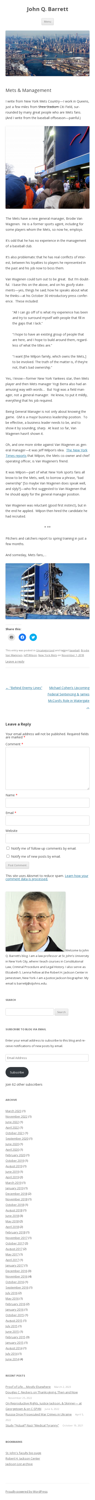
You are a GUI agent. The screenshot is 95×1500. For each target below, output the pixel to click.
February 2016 (15, 1304)
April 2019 (12, 1177)
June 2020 (12, 1144)
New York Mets (47, 655)
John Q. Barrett (47, 9)
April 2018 (12, 1227)
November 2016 (16, 1276)
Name (12, 795)
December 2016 (16, 1271)
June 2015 (12, 1331)
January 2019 (15, 1188)
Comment (14, 744)
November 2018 (16, 1199)
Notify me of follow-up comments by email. (43, 848)
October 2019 (15, 1160)
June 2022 (12, 1122)
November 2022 (16, 1116)
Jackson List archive (19, 1464)
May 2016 (12, 1298)
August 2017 (14, 1249)
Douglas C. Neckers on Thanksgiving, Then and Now (42, 1392)
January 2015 (15, 1343)
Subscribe (17, 1072)
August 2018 (14, 1210)
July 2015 (12, 1326)
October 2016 (15, 1282)
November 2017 (16, 1238)
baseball (74, 650)
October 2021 (15, 1133)
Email (11, 813)
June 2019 (12, 1172)
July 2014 (12, 1354)
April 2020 (12, 1149)
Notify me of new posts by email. (36, 856)
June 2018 (12, 1216)
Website (12, 830)
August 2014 (14, 1348)
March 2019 (13, 1183)
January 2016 (15, 1309)
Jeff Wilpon (30, 655)
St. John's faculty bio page (23, 1453)
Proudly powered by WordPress (27, 1492)
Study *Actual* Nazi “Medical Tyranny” (32, 1425)
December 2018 (16, 1194)
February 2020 (15, 1155)
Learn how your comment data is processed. (47, 877)
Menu (47, 21)
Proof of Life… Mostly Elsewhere (28, 1387)
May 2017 (12, 1254)
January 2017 (15, 1265)
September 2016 (17, 1287)
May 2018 (12, 1221)
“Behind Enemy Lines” (24, 688)
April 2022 (12, 1127)
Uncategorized (45, 650)
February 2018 (15, 1232)
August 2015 (14, 1320)
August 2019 (14, 1166)
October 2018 (15, 1205)
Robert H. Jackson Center (23, 1458)
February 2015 (15, 1337)
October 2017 (15, 1243)
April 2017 (12, 1260)
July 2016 (12, 1293)
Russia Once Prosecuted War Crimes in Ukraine (39, 1414)
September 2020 (17, 1138)
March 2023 (13, 1111)
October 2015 (15, 1315)
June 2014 (12, 1359)
